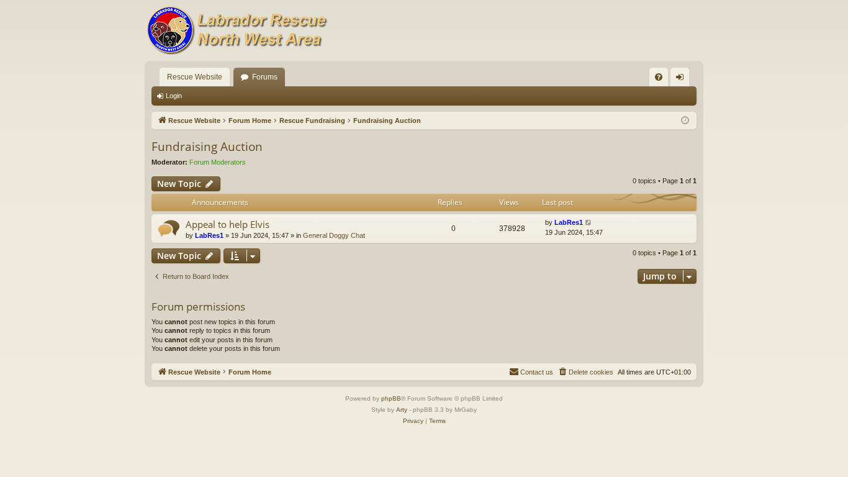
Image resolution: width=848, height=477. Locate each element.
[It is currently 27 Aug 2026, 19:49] (685, 121)
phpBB (391, 398)
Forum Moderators (217, 162)
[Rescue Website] (238, 30)
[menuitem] (658, 77)
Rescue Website (194, 77)
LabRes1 (209, 235)
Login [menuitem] (682, 79)
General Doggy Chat (334, 235)
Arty (401, 409)
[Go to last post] (589, 222)
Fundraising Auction (207, 147)
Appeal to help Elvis (227, 224)
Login (174, 95)
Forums (264, 77)
